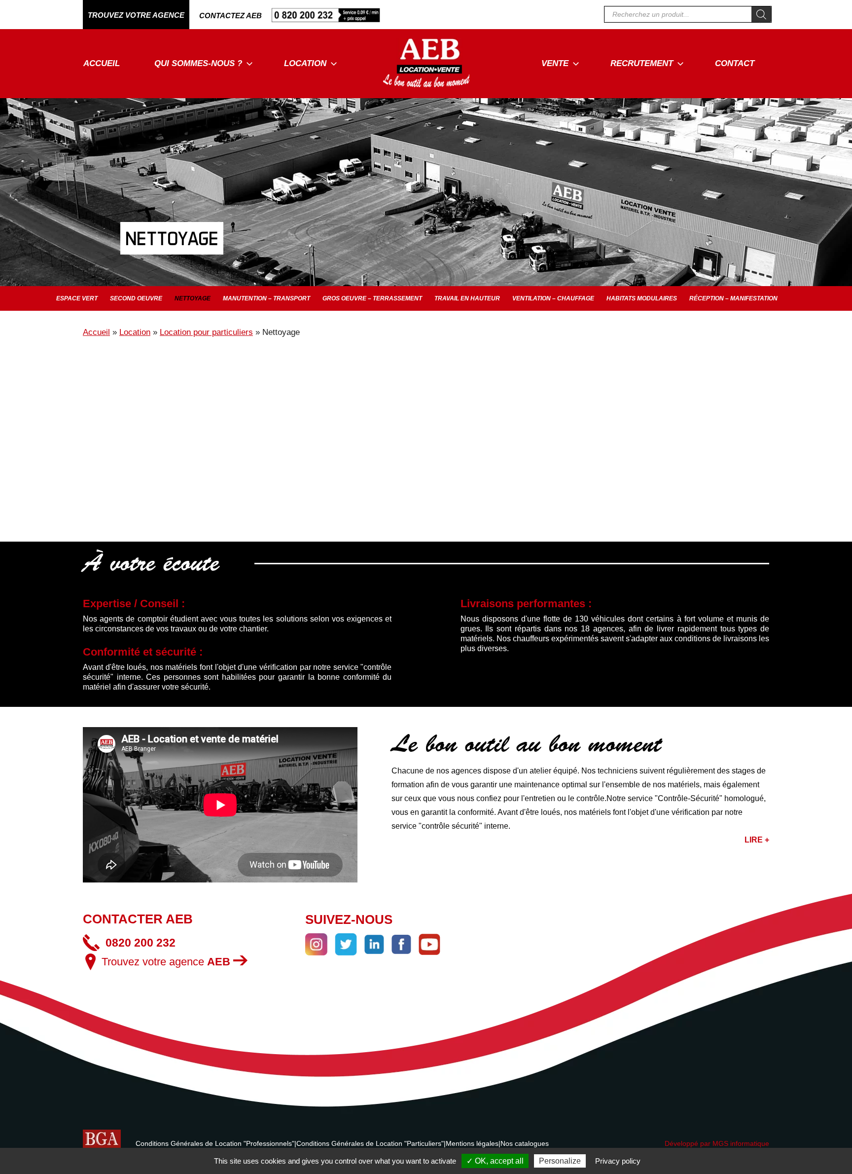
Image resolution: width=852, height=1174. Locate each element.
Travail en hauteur (467, 298)
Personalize (560, 1161)
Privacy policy (617, 1161)
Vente (554, 63)
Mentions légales (472, 1143)
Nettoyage (193, 298)
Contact (734, 63)
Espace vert (77, 298)
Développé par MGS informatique (717, 1143)
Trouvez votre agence (166, 961)
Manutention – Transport (266, 298)
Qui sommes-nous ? (198, 63)
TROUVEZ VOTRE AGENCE (136, 15)
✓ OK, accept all (495, 1161)
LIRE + (757, 840)
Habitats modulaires (641, 298)
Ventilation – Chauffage (553, 298)
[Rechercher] (761, 14)
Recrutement (641, 63)
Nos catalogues (524, 1143)
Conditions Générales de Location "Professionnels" (215, 1143)
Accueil (101, 63)
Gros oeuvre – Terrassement (372, 298)
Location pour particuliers (206, 332)
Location (305, 63)
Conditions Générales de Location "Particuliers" (370, 1143)
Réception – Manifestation (733, 298)
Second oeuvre (136, 298)
